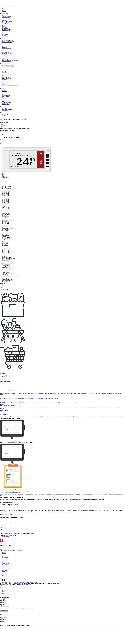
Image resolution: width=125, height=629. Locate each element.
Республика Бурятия (5, 249)
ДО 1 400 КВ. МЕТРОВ (6, 202)
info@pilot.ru (9, 545)
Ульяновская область (5, 274)
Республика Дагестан (5, 250)
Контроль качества (5, 36)
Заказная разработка (5, 104)
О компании (4, 24)
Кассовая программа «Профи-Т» (7, 40)
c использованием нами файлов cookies (24, 584)
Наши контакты (5, 34)
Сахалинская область (5, 264)
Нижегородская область (6, 238)
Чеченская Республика (6, 277)
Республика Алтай (5, 247)
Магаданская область (5, 235)
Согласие (17, 128)
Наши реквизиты (5, 37)
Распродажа (4, 46)
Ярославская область (5, 281)
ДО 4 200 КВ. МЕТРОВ (6, 198)
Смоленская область (5, 266)
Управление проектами (6, 17)
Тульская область (5, 270)
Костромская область (5, 230)
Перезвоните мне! (3, 131)
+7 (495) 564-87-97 (3, 545)
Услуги (3, 9)
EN (0, 13)
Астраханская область (6, 213)
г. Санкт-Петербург (5, 208)
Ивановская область (5, 222)
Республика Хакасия (5, 260)
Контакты (2, 112)
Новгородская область (6, 239)
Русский (3, 590)
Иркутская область (5, 223)
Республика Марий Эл (6, 255)
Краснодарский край (5, 231)
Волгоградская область (6, 217)
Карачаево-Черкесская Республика (8, 227)
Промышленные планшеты (6, 61)
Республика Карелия (5, 253)
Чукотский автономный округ (7, 279)
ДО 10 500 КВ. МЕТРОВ (6, 190)
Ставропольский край (6, 267)
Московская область (5, 207)
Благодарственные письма (6, 29)
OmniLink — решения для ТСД (7, 42)
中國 (3, 593)
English (3, 591)
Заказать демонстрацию (4, 414)
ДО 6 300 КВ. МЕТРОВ (6, 196)
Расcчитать (2, 371)
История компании (5, 28)
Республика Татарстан (6, 259)
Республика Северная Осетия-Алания (8, 258)
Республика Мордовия (6, 256)
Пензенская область (5, 243)
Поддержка (4, 35)
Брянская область (5, 215)
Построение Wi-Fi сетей (6, 18)
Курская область (5, 233)
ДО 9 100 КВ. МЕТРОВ (6, 192)
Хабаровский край (5, 275)
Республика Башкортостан (6, 248)
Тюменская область (5, 271)
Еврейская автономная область (7, 220)
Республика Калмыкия (6, 252)
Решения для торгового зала (7, 21)
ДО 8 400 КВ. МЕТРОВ (6, 193)
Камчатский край (5, 226)
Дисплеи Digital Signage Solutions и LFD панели (10, 60)
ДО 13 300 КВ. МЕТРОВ (6, 187)
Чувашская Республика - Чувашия (8, 278)
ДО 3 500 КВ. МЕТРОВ (6, 199)
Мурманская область (5, 236)
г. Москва (4, 206)
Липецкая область (5, 234)
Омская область (5, 240)
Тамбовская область (5, 268)
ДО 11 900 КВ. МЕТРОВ (6, 189)
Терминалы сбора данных (6, 49)
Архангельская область (6, 211)
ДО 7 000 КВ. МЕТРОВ (6, 195)
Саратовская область (5, 263)
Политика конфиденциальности (9, 550)
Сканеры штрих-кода (5, 50)
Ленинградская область (6, 209)
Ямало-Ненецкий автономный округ (8, 280)
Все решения (4, 20)
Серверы (3, 58)
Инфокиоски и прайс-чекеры (7, 53)
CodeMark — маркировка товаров (8, 41)
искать (11, 6)
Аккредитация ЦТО (5, 96)
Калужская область (5, 225)
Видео (3, 31)
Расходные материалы (6, 80)
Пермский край (5, 244)
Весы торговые (4, 54)
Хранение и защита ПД (19, 550)
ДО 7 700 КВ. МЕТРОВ (6, 194)
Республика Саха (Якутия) (6, 257)
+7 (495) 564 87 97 (5, 13)
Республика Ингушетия (6, 251)
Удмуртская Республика (6, 273)
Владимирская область (6, 216)
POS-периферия (5, 59)
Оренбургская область (6, 241)
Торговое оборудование (4, 44)
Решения (3, 10)
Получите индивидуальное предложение (7, 514)
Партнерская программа (6, 30)
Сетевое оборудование (6, 56)
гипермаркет (2, 370)
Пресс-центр (4, 27)
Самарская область (5, 262)
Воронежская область (6, 218)
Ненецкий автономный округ (7, 237)
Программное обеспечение (4, 38)
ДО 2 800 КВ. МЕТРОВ (6, 200)
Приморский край (5, 245)
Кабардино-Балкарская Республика (8, 224)
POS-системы (4, 47)
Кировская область (5, 229)
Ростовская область (5, 261)
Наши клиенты (4, 25)
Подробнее (2, 400)
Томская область (5, 269)
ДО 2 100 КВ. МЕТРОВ (6, 201)
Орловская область (5, 242)
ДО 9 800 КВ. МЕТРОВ (6, 191)
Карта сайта (16, 582)
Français (3, 592)
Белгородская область (6, 214)
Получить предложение (5, 536)
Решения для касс (5, 23)
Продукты (4, 8)
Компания (4, 11)
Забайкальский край (5, 221)
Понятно (2, 585)
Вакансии (4, 32)
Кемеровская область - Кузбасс (7, 228)
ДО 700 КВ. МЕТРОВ (6, 203)
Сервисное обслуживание (6, 16)
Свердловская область (6, 265)
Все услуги (4, 15)
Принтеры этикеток (5, 52)
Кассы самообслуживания (6, 48)
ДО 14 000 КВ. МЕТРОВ (6, 186)
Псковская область (5, 246)
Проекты (3, 26)
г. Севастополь (4, 219)
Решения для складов (5, 22)
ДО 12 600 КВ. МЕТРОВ (6, 188)
